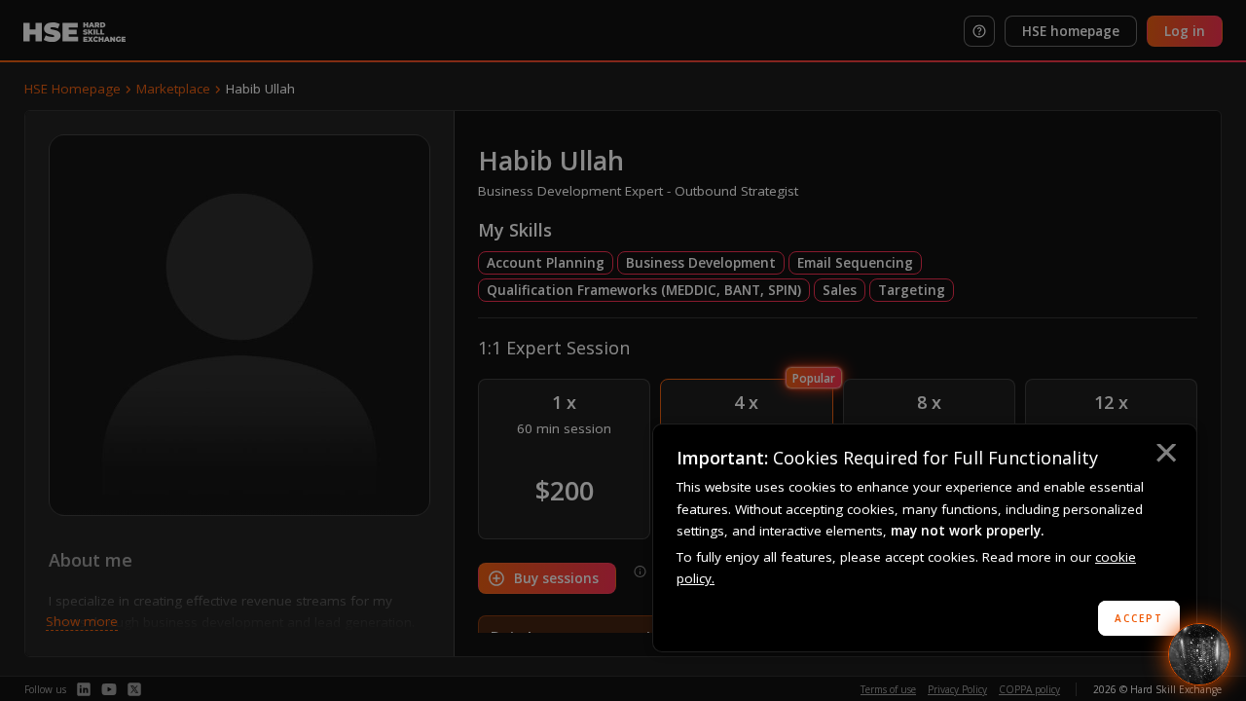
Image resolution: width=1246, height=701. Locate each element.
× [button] (1165, 455)
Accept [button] (1139, 618)
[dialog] (924, 538)
